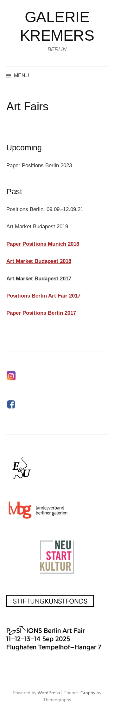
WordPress (49, 692)
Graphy (87, 692)
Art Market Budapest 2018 (38, 261)
